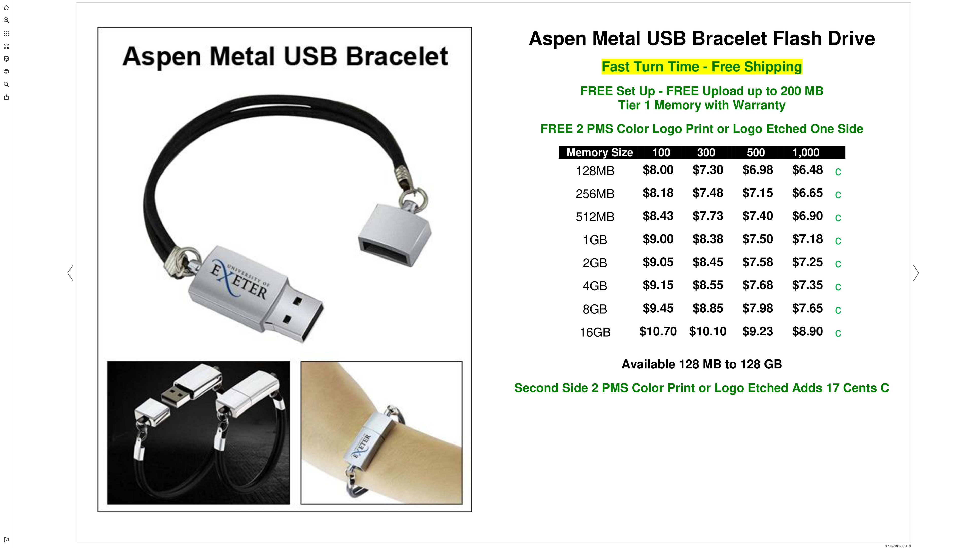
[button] (6, 20)
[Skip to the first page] (886, 546)
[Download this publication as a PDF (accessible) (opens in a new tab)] (6, 59)
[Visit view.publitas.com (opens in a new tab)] (6, 7)
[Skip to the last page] (910, 546)
